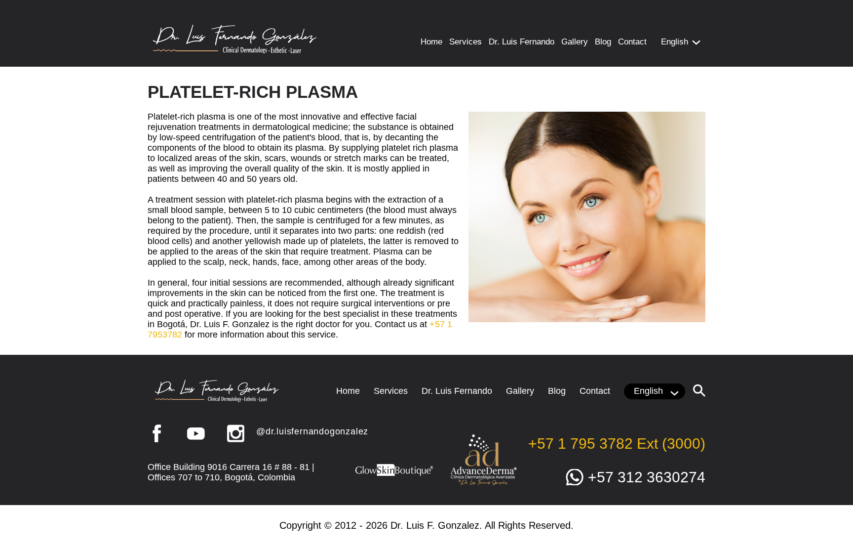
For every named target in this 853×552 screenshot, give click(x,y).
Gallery (574, 41)
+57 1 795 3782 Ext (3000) (616, 443)
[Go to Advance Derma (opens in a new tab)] (483, 484)
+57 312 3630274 (646, 477)
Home (431, 41)
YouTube (196, 433)
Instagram (235, 433)
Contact (632, 41)
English (674, 41)
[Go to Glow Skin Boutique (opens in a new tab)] (394, 475)
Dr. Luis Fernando (521, 41)
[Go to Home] (235, 51)
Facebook (156, 433)
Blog (603, 41)
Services (465, 41)
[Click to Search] (699, 390)
